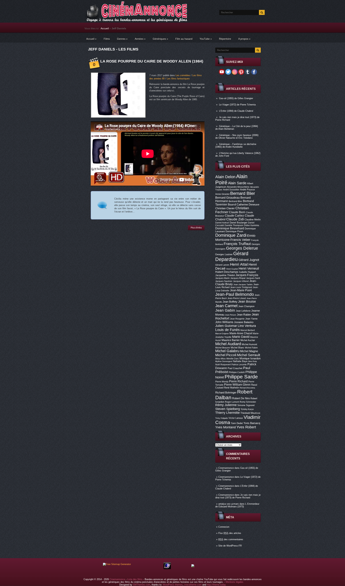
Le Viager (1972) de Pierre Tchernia (237, 104)
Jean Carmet (226, 306)
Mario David (240, 337)
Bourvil (232, 204)
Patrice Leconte (239, 364)
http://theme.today (216, 584)
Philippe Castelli (237, 372)
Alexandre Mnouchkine (238, 187)
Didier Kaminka (251, 225)
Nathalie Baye (240, 361)
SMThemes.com (141, 584)
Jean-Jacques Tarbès (243, 284)
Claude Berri (237, 212)
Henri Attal (239, 264)
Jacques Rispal (237, 278)
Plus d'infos (196, 227)
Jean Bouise (247, 301)
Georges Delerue (242, 248)
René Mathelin (231, 387)
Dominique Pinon (234, 231)
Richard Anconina (247, 388)
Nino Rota (252, 361)
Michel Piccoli (225, 355)
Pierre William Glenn (237, 384)
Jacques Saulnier (223, 281)
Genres (122, 38)
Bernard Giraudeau (227, 197)
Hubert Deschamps (226, 271)
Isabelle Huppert (247, 272)
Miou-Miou (220, 358)
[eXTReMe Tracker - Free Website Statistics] (167, 568)
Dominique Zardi (230, 235)
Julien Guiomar (226, 326)
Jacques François (247, 275)
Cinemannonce (226, 468)
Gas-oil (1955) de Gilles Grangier (236, 98)
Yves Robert (246, 427)
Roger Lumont (232, 402)
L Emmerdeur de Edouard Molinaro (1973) (237, 505)
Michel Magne (249, 351)
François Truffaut (237, 244)
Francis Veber (240, 240)
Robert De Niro (241, 398)
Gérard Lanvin (222, 265)
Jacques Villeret (241, 281)
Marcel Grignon (222, 333)
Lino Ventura (247, 326)
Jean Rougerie (237, 319)
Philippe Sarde (241, 376)
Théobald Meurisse (250, 413)
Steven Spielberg (227, 409)
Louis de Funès (227, 330)
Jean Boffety (230, 301)
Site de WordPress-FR (230, 545)
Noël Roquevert (223, 364)
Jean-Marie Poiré (241, 290)
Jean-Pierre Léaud (236, 298)
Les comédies (183, 75)
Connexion (223, 526)
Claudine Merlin (253, 219)
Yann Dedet (237, 423)
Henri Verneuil (249, 268)
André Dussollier (231, 189)
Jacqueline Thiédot (225, 275)
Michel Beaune (222, 347)
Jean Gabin (225, 310)
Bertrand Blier (235, 201)
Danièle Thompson (234, 225)
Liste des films (134, 579)
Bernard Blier (242, 193)
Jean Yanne (251, 318)
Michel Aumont (249, 344)
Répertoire (225, 38)
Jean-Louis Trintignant (241, 287)
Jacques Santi (253, 278)
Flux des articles (229, 533)
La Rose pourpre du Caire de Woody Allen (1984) (151, 61)
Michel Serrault (248, 355)
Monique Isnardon (250, 358)
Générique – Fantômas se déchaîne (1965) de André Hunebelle (235, 145)
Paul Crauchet (235, 368)
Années (140, 38)
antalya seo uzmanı (228, 503)
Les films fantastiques (178, 78)
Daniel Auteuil (222, 222)
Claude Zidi (235, 219)
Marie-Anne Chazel (240, 333)
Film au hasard (183, 38)
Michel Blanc (237, 347)
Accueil (105, 28)
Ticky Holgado (221, 418)
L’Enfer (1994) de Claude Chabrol (236, 111)
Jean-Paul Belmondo (234, 294)
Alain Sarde (237, 183)
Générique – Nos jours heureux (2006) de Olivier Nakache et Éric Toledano (236, 136)
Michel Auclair (247, 340)
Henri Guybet (232, 269)
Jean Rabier (244, 314)
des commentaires (230, 539)
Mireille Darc (232, 358)
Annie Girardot (222, 194)
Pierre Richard (238, 381)
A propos (244, 38)
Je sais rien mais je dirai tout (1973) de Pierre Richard (238, 496)
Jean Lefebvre (243, 310)
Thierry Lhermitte (227, 412)
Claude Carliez (234, 215)
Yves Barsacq (251, 423)
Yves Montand (225, 427)
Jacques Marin (222, 278)
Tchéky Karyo (247, 409)
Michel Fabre (251, 347)
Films (107, 38)
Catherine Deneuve (248, 204)
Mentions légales (234, 582)
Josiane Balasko (243, 322)
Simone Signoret (246, 405)
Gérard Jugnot (248, 260)
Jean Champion (246, 306)
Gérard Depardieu (231, 256)
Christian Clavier (225, 208)
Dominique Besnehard (229, 228)
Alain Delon (225, 177)
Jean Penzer (230, 315)
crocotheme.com (193, 584)
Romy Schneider (248, 402)
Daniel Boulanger (238, 222)
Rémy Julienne (226, 405)
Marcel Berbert (247, 330)
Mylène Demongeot (223, 361)
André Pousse (247, 189)
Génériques (160, 38)
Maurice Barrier (231, 340)
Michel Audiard (228, 344)
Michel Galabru (227, 351)
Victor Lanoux (236, 418)
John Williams (224, 322)
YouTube (206, 38)
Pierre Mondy (221, 381)
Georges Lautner (224, 254)
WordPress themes (173, 584)
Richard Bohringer (225, 392)
